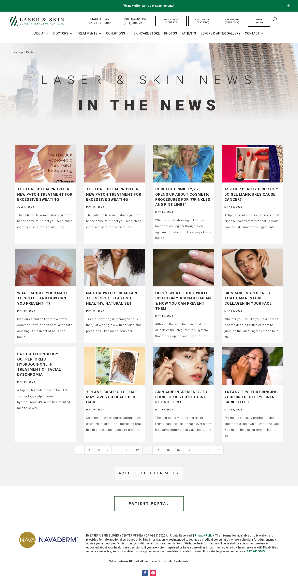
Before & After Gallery (220, 33)
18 (198, 450)
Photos (170, 33)
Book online (259, 21)
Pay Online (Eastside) (202, 21)
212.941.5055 (256, 551)
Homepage (17, 52)
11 (127, 450)
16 (178, 450)
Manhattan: (100, 21)
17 (188, 450)
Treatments (87, 33)
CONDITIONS (115, 33)
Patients (188, 33)
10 (116, 450)
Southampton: (135, 21)
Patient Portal (149, 503)
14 (157, 450)
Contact (252, 33)
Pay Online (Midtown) (232, 21)
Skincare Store (147, 33)
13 (147, 450)
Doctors (60, 33)
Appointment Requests (171, 21)
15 (168, 450)
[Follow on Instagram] (153, 573)
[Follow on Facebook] (145, 573)
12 (137, 450)
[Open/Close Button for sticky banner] (289, 6)
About (39, 33)
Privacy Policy (204, 535)
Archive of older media (149, 473)
